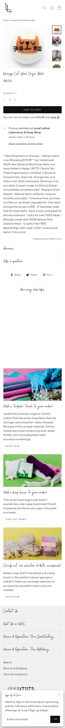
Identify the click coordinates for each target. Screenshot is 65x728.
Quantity (10, 93)
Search (7, 662)
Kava (59, 239)
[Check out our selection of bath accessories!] (32, 543)
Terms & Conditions (15, 674)
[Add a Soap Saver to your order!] (32, 470)
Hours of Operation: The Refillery (26, 650)
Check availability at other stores (26, 143)
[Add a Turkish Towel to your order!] (32, 384)
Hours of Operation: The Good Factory (28, 637)
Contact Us (10, 612)
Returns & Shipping (15, 668)
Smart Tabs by (50, 239)
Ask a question (13, 262)
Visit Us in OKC (14, 625)
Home (6, 20)
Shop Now (13, 446)
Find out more (16, 519)
